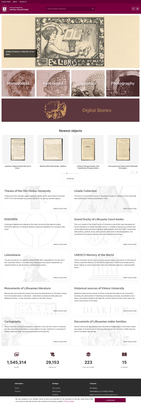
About (15, 2)
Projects (23, 2)
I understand (110, 400)
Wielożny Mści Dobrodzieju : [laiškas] (24, 166)
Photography (123, 83)
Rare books (53, 83)
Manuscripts (18, 83)
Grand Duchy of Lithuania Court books (99, 219)
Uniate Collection (85, 191)
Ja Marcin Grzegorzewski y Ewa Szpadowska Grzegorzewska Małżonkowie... (59, 168)
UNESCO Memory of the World (94, 255)
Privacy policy (69, 401)
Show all (70, 178)
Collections (6, 2)
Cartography (12, 321)
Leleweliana (12, 255)
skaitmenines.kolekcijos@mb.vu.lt (105, 394)
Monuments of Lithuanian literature (27, 288)
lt (133, 9)
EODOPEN (10, 219)
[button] (67, 65)
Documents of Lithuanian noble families (100, 321)
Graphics (88, 83)
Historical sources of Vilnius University (99, 288)
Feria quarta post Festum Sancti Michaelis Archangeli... (94, 167)
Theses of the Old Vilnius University (27, 191)
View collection (60, 208)
